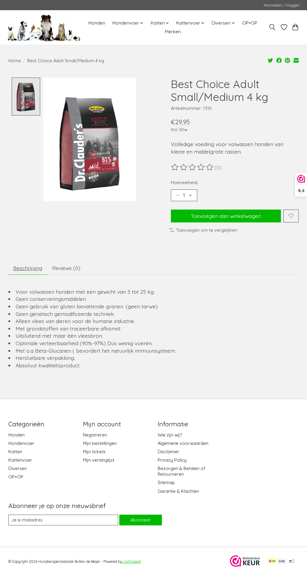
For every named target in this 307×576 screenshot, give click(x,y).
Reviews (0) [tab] (66, 268)
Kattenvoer (20, 460)
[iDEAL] (272, 561)
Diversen (17, 468)
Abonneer (140, 520)
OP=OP (249, 23)
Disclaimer (168, 451)
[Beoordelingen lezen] (193, 167)
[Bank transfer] (282, 561)
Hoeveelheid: (184, 182)
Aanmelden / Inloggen (282, 5)
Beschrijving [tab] (27, 268)
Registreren (95, 435)
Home (14, 60)
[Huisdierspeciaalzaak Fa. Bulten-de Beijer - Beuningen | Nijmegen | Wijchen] (44, 27)
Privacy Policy (172, 460)
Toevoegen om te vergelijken (206, 230)
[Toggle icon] (272, 27)
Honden (96, 23)
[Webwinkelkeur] (245, 564)
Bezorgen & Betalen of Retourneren (181, 471)
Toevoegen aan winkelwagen (226, 216)
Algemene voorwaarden (183, 443)
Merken (173, 31)
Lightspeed (132, 561)
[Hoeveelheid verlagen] (177, 195)
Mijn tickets (94, 451)
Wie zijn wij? (170, 435)
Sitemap (166, 482)
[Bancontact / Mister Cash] (292, 561)
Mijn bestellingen (100, 443)
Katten (15, 451)
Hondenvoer (21, 443)
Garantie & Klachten (178, 491)
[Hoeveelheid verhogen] (190, 195)
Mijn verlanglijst (98, 460)
